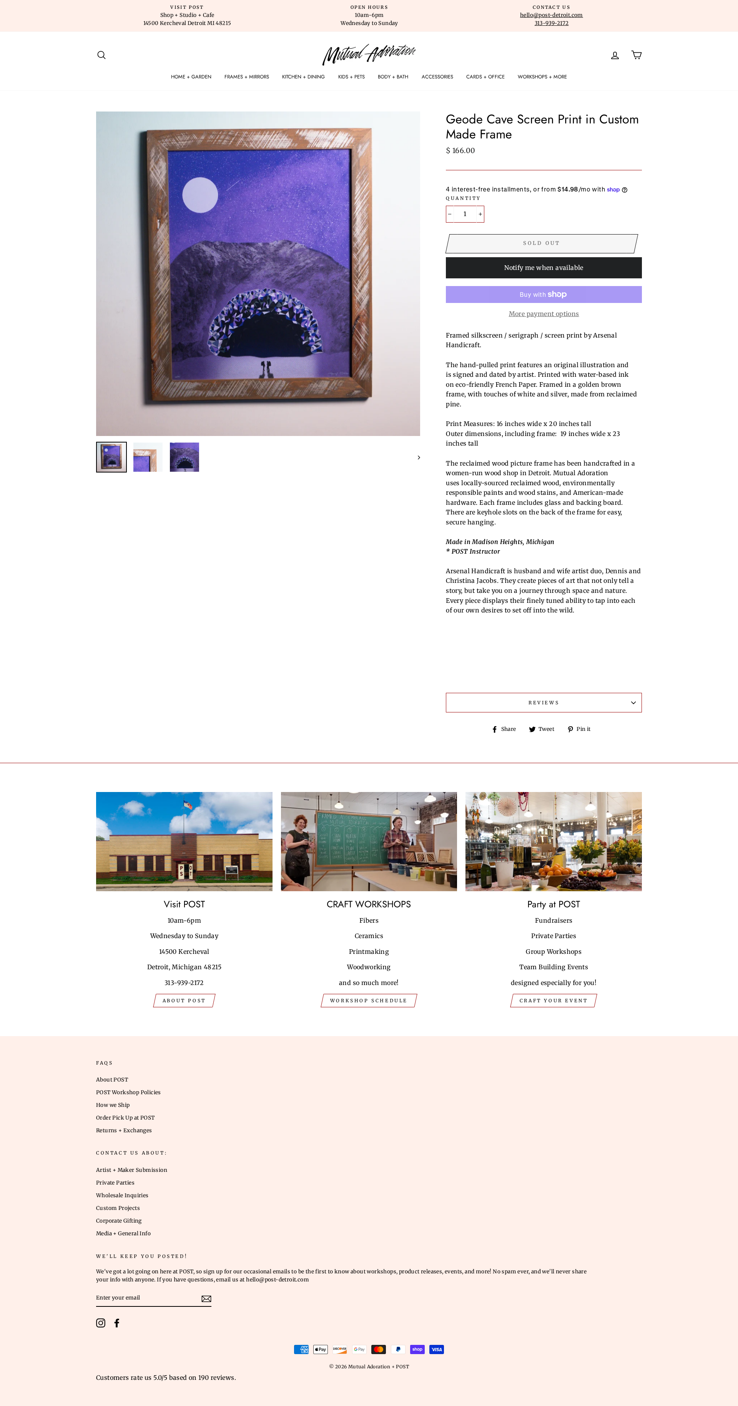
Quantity (463, 198)
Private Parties (115, 1183)
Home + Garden (191, 76)
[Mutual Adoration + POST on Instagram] (100, 1323)
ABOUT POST (184, 1000)
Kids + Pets (351, 76)
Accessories (437, 76)
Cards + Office (485, 76)
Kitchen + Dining (303, 76)
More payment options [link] (544, 314)
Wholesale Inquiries (122, 1195)
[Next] (415, 457)
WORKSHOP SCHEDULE (369, 1000)
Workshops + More (542, 76)
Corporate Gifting (119, 1221)
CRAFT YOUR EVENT (554, 1000)
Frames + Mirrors (246, 76)
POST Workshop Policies (128, 1092)
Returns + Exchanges (124, 1130)
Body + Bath (393, 76)
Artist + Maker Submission (131, 1170)
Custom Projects (118, 1208)
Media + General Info (123, 1233)
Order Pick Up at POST (125, 1118)
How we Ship (113, 1105)
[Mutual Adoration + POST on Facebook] (116, 1323)
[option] (187, 16)
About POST (112, 1080)
